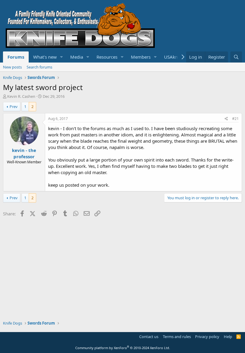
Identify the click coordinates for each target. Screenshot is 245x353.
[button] (61, 57)
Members (141, 57)
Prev (14, 106)
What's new (45, 57)
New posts (12, 67)
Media (76, 57)
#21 (235, 118)
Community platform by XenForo (122, 348)
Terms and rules (177, 336)
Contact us (148, 336)
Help (228, 336)
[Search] (236, 57)
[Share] (226, 118)
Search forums (39, 67)
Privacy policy (207, 336)
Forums (15, 57)
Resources (107, 57)
